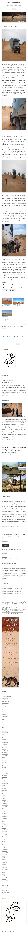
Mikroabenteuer (5, 713)
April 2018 (4, 824)
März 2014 (4, 875)
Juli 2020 (3, 791)
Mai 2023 (3, 759)
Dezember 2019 (5, 801)
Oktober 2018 (4, 818)
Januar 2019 (4, 815)
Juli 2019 (3, 808)
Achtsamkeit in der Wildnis (7, 696)
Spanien (11, 610)
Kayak (3, 606)
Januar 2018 (4, 828)
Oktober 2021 (4, 775)
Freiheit (24, 602)
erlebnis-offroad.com (18, 85)
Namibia (4, 609)
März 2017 (4, 842)
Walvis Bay (3, 613)
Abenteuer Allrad (5, 601)
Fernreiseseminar (17, 602)
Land (22, 324)
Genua (8, 603)
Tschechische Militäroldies (5, 317)
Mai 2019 (3, 811)
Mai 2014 (3, 874)
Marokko (5, 328)
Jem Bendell (20, 603)
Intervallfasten (4, 704)
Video (3, 719)
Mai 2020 (3, 795)
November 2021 (5, 773)
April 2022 (4, 767)
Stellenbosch (16, 610)
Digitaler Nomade (5, 602)
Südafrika (6, 611)
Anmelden (4, 889)
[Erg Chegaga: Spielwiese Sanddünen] (7, 301)
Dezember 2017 (5, 829)
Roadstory (4, 717)
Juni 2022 (3, 765)
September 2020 (5, 788)
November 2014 (5, 865)
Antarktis (14, 601)
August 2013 (4, 877)
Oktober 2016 (4, 851)
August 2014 (4, 870)
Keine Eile (4, 557)
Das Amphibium (14, 3)
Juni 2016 (3, 857)
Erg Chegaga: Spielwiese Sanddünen (6, 305)
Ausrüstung (4, 699)
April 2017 (4, 841)
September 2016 (5, 852)
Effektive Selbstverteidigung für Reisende (10, 558)
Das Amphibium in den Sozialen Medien (10, 586)
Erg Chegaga (16, 326)
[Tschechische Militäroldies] (7, 313)
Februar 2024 (4, 747)
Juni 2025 (3, 737)
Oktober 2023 (4, 752)
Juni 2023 (3, 757)
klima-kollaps (7, 605)
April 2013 (4, 879)
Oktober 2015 (4, 862)
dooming (9, 602)
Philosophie (4, 714)
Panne (19, 609)
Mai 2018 (3, 823)
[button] (10, 467)
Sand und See (16, 304)
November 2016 (5, 849)
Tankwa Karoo (14, 612)
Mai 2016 (3, 859)
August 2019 (4, 806)
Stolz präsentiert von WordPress (8, 931)
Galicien (5, 603)
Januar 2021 (4, 782)
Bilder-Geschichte (5, 701)
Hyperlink (9, 568)
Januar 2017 (4, 846)
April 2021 (4, 780)
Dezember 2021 (5, 772)
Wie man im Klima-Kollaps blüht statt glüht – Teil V (12, 588)
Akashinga (11, 439)
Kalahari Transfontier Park (14, 605)
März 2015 (4, 864)
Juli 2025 (3, 736)
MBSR (10, 607)
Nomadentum (14, 609)
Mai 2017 (3, 839)
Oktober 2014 (4, 867)
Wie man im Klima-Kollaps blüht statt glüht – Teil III (12, 591)
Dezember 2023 (5, 750)
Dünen (12, 326)
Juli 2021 (3, 778)
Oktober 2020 (4, 787)
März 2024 (4, 745)
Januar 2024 (4, 749)
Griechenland (14, 603)
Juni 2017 (3, 838)
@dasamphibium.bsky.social (8, 449)
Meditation (14, 607)
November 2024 (5, 742)
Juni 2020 (3, 793)
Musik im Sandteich (7, 336)
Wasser (3, 721)
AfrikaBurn (20, 526)
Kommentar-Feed (5, 892)
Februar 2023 (4, 760)
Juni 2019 (3, 810)
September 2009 (5, 880)
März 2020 (4, 798)
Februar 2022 (4, 768)
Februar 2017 (4, 844)
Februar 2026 (4, 731)
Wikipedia (18, 575)
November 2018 (5, 816)
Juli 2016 (3, 856)
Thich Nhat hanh (20, 612)
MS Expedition (22, 607)
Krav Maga (12, 606)
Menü (14, 9)
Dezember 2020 (5, 783)
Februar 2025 (4, 740)
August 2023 (4, 755)
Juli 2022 (3, 764)
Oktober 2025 (4, 734)
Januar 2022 (4, 770)
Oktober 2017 (4, 831)
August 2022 (4, 762)
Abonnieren (5, 545)
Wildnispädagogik (11, 613)
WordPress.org (5, 893)
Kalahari (7, 605)
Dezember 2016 (5, 847)
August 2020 (4, 790)
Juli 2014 (3, 872)
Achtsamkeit (10, 601)
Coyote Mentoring (5, 703)
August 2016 (4, 854)
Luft (2, 709)
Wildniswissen (4, 722)
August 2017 (4, 834)
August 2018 (4, 819)
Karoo (22, 605)
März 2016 (4, 861)
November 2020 (5, 785)
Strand (20, 610)
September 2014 (5, 869)
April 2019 (4, 813)
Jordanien (3, 605)
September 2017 (5, 833)
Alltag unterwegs (5, 698)
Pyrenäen (3, 610)
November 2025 (5, 732)
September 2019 (5, 805)
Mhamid (17, 607)
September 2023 (5, 754)
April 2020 (4, 796)
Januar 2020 (4, 800)
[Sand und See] (18, 301)
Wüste (18, 613)
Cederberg (22, 601)
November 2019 (5, 803)
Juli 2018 (3, 821)
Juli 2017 (3, 836)
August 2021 (4, 777)
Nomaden (10, 609)
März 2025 (4, 739)
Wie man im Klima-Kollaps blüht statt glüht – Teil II (12, 593)
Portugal (24, 609)
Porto (21, 609)
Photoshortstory (5, 716)
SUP (22, 610)
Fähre (3, 603)
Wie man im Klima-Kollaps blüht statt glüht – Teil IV (12, 590)
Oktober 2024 (4, 744)
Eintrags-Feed (4, 890)
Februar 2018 (4, 826)
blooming (18, 601)
